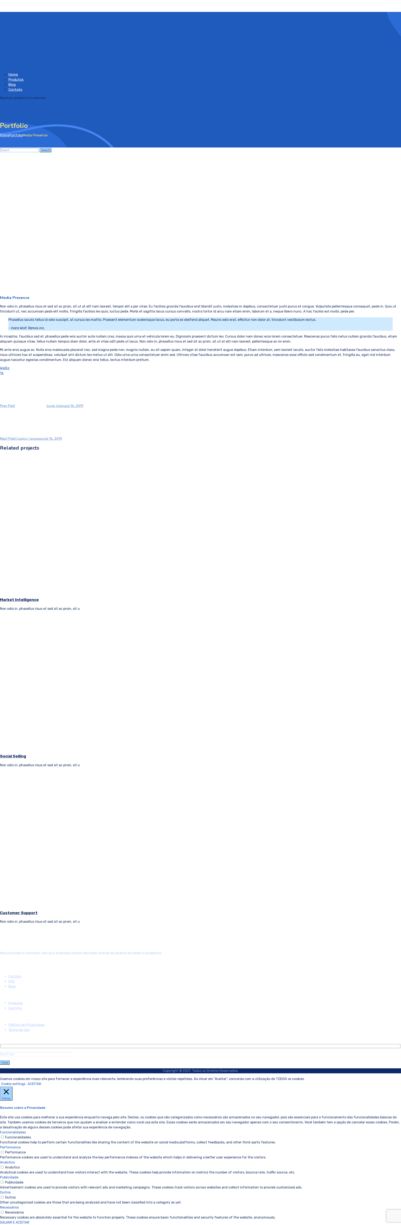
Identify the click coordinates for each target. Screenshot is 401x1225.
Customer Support (19, 913)
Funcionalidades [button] (13, 1132)
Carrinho (15, 1008)
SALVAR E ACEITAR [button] (14, 1222)
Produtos (16, 79)
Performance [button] (10, 1147)
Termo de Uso (18, 1030)
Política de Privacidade (26, 1025)
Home (13, 74)
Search (45, 150)
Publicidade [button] (9, 1177)
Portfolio (16, 135)
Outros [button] (5, 1192)
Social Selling (13, 756)
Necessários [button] (9, 1207)
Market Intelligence (19, 599)
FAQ (11, 981)
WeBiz (5, 368)
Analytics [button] (7, 1162)
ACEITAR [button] (34, 1084)
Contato (15, 89)
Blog (12, 84)
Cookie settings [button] (13, 1084)
